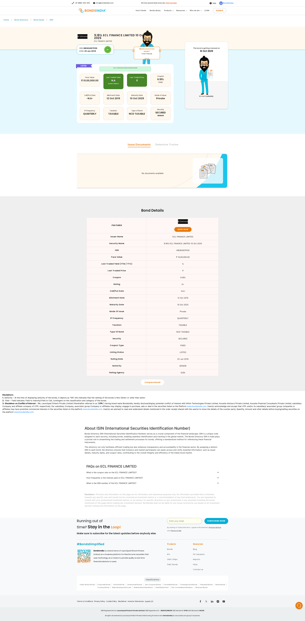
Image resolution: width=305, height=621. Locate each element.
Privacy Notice (215, 527)
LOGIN (206, 10)
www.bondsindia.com (196, 406)
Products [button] (168, 10)
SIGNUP (219, 10)
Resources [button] (180, 10)
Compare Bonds (152, 382)
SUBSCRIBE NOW (216, 521)
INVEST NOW (183, 229)
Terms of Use (176, 531)
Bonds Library (155, 10)
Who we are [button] (195, 10)
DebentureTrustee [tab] (166, 144)
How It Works (141, 10)
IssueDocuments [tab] (139, 144)
